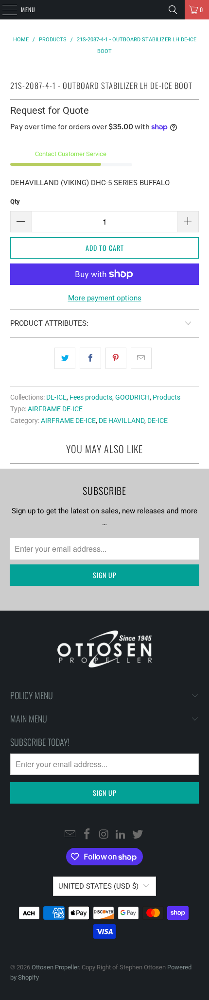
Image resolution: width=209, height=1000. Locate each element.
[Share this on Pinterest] (115, 358)
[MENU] (4, 9)
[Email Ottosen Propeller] (70, 834)
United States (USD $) (98, 886)
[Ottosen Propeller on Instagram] (104, 834)
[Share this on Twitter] (64, 358)
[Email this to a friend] (141, 358)
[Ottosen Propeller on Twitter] (138, 834)
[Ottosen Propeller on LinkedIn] (121, 834)
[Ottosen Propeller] (104, 9)
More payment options (104, 298)
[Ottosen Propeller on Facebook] (87, 834)
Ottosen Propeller (55, 967)
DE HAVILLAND (121, 420)
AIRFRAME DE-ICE (55, 409)
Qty (15, 201)
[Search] (173, 9)
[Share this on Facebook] (90, 358)
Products (166, 397)
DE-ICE (56, 397)
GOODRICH (132, 397)
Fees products (91, 397)
